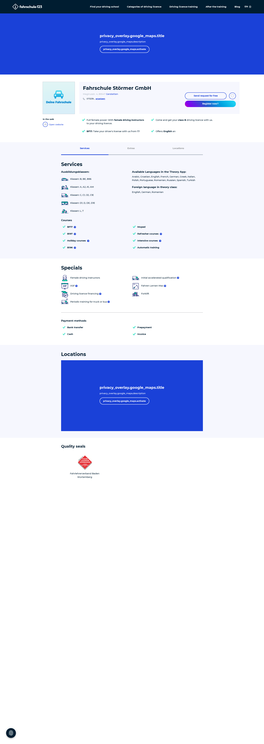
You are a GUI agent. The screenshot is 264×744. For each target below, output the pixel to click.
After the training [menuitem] (216, 6)
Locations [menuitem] (178, 148)
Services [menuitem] (85, 148)
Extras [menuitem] (131, 148)
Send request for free (206, 95)
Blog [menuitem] (237, 6)
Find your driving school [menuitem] (104, 6)
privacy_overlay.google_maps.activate (124, 49)
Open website (56, 124)
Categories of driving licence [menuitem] (144, 6)
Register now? (210, 103)
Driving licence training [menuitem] (183, 6)
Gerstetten (112, 94)
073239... (96, 98)
